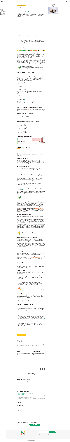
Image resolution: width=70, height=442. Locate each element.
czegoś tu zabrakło (35, 383)
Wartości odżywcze (2, 7)
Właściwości (1, 10)
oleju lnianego (39, 257)
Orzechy (18, 336)
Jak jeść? (1, 12)
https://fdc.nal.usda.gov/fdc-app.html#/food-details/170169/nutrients (25, 393)
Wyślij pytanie (35, 424)
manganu (28, 109)
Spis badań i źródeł (2, 14)
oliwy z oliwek (28, 257)
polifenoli (21, 209)
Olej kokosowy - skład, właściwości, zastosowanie (28, 197)
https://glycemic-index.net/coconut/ (22, 394)
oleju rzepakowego (33, 257)
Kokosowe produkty (2, 13)
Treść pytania (19, 410)
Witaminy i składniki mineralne (2, 9)
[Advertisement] (31, 24)
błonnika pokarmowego (39, 208)
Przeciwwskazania (2, 11)
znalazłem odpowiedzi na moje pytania (24, 383)
